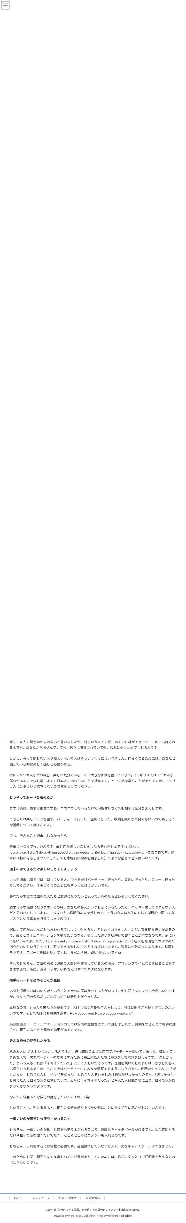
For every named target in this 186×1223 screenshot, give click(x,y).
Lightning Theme (93, 1215)
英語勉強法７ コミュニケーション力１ (39, 1024)
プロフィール (40, 1198)
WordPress (74, 1215)
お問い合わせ (67, 1198)
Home (18, 1198)
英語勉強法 (92, 1198)
